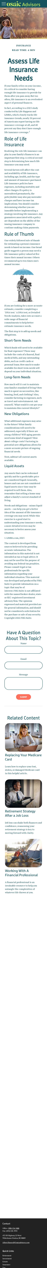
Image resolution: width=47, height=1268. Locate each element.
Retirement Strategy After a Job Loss (20, 813)
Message (23, 674)
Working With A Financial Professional (21, 873)
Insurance (6, 1264)
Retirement (7, 1255)
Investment (7, 1258)
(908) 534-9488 (13, 1228)
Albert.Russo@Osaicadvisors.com (16, 1242)
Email (24, 658)
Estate (5, 1261)
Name (24, 643)
